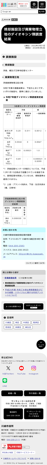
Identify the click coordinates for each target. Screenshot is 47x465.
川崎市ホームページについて (14, 458)
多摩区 (18, 327)
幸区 (17, 322)
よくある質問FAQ (13, 306)
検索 (42, 11)
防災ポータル (23, 4)
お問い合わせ (35, 458)
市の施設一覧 (35, 393)
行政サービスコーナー (25, 452)
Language (34, 6)
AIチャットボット (33, 306)
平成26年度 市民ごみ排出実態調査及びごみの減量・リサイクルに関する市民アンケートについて (24, 292)
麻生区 (28, 327)
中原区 (26, 322)
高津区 (36, 322)
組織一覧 (12, 393)
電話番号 (13, 413)
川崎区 (8, 322)
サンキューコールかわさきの (34, 414)
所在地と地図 (7, 452)
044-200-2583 (16, 246)
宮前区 (8, 327)
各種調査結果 (11, 278)
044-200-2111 (13, 440)
